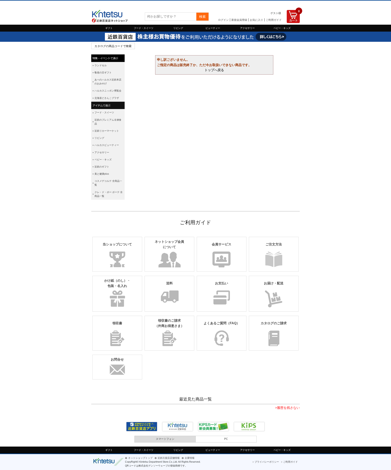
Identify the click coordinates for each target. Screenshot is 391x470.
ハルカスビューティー (106, 145)
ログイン (223, 19)
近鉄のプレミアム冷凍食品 (107, 121)
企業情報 (189, 458)
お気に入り (256, 19)
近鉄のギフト (101, 166)
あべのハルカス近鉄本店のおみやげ (107, 81)
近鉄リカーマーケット (106, 130)
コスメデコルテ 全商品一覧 (108, 183)
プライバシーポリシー (267, 461)
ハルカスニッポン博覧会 (107, 90)
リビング (178, 28)
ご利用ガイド (274, 19)
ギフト (109, 28)
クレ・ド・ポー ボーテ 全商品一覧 (108, 194)
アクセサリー (247, 28)
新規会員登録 (239, 19)
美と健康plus (101, 173)
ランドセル (100, 65)
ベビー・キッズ (282, 28)
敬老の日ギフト (103, 72)
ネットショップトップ (140, 458)
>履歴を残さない (287, 407)
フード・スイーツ (143, 28)
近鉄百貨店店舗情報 (169, 458)
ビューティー (212, 28)
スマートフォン (165, 438)
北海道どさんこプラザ (106, 98)
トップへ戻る (214, 70)
